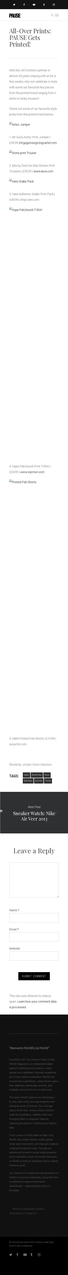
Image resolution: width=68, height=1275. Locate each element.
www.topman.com (32, 472)
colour (26, 775)
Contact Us (31, 1213)
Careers (39, 1209)
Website (14, 948)
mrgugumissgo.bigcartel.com (38, 143)
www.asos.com (43, 171)
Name (14, 910)
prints (47, 775)
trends (48, 781)
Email (14, 929)
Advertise (29, 1209)
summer (38, 781)
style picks (28, 781)
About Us (15, 1209)
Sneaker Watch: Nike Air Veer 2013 (34, 812)
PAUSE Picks (37, 775)
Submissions (16, 1213)
